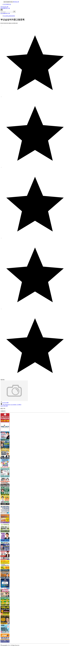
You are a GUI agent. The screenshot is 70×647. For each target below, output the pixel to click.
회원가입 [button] (9, 4)
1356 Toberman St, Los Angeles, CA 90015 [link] (11, 404)
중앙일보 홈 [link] (16, 1)
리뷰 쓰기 (3, 411)
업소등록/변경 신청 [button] (5, 8)
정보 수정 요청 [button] (4, 405)
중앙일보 (4, 6)
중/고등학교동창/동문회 (9, 15)
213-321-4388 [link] (5, 402)
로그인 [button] (5, 4)
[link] (35, 417)
